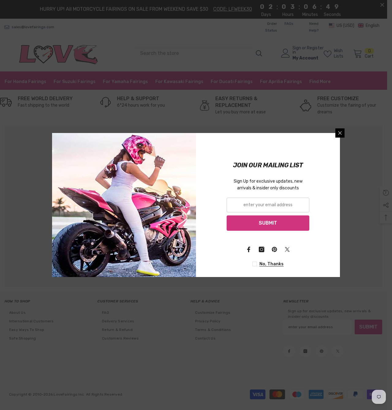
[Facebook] (248, 249)
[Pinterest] (274, 249)
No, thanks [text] (271, 264)
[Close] (340, 133)
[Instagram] (261, 249)
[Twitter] (287, 249)
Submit (268, 223)
